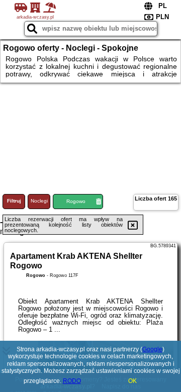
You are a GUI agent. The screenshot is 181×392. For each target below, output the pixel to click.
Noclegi (39, 201)
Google (152, 349)
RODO (72, 380)
